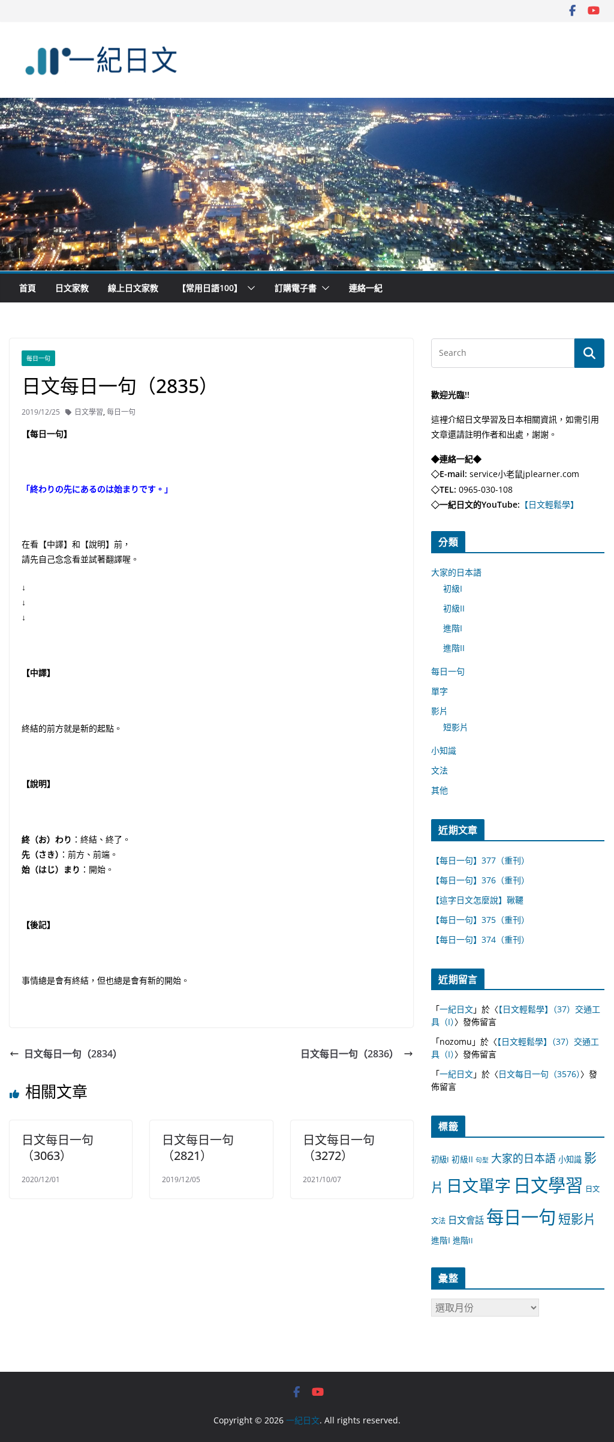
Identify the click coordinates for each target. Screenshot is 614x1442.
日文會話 (466, 1220)
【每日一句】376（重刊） (480, 880)
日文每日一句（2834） (73, 1053)
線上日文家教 (133, 287)
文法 (439, 770)
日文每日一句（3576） (539, 1074)
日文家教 (72, 287)
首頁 (27, 287)
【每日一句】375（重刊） (480, 919)
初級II (454, 608)
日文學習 (88, 412)
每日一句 (38, 358)
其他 (439, 790)
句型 (482, 1160)
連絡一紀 (366, 287)
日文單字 (478, 1185)
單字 (439, 691)
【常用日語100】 (209, 287)
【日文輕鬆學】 (549, 504)
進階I (452, 628)
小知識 (443, 750)
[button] (248, 288)
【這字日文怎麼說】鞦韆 (477, 900)
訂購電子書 (296, 287)
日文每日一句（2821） (198, 1148)
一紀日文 (456, 1009)
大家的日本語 (456, 572)
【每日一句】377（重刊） (480, 860)
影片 (439, 710)
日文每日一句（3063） (58, 1148)
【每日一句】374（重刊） (480, 939)
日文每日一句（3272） (339, 1148)
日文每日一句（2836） (349, 1053)
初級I (452, 588)
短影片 (455, 727)
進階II (454, 647)
